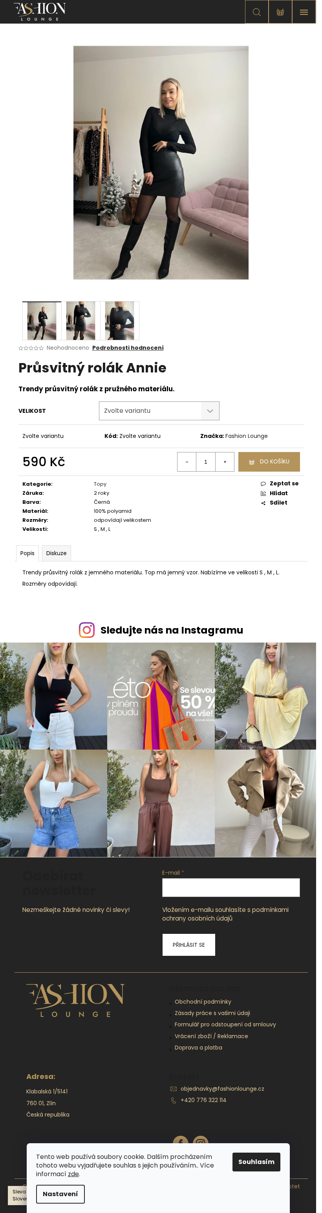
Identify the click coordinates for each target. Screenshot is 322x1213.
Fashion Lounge (246, 436)
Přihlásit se (189, 945)
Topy (100, 484)
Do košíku (274, 461)
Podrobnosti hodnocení (128, 348)
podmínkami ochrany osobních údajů (225, 914)
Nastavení (60, 1193)
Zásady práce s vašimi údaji (212, 1013)
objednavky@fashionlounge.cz (222, 1089)
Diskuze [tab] (56, 553)
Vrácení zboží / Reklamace (211, 1036)
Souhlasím (256, 1161)
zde (73, 1173)
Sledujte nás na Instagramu (172, 630)
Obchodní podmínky (203, 1002)
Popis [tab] (27, 553)
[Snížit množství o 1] (186, 461)
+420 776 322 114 (204, 1100)
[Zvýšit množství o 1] (224, 461)
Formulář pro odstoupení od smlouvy (225, 1024)
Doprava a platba (198, 1047)
